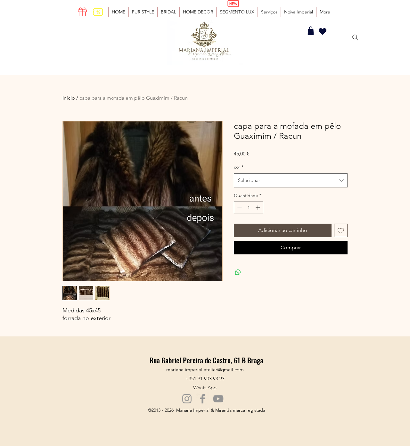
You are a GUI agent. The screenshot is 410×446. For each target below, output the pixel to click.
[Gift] (82, 12)
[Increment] (258, 207)
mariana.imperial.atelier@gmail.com (205, 370)
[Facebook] (202, 398)
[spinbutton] (248, 207)
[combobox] (291, 180)
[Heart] (322, 31)
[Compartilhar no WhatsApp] (238, 272)
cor (238, 167)
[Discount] (98, 12)
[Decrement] (239, 207)
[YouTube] (218, 398)
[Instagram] (187, 398)
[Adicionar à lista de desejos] (341, 230)
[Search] (355, 37)
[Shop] (311, 31)
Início (68, 98)
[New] (233, 3)
